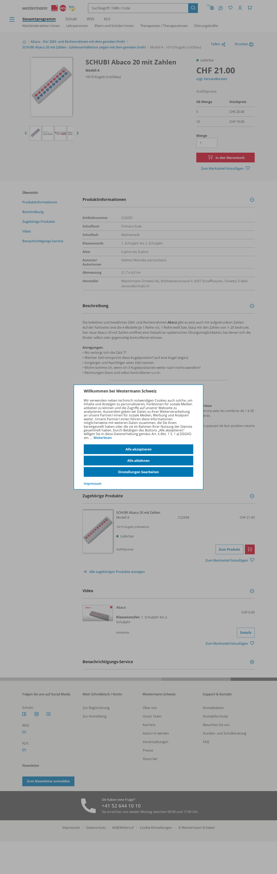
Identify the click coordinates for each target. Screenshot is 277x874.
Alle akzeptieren (139, 449)
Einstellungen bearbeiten (138, 472)
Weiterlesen (102, 437)
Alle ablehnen (138, 460)
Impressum (92, 483)
